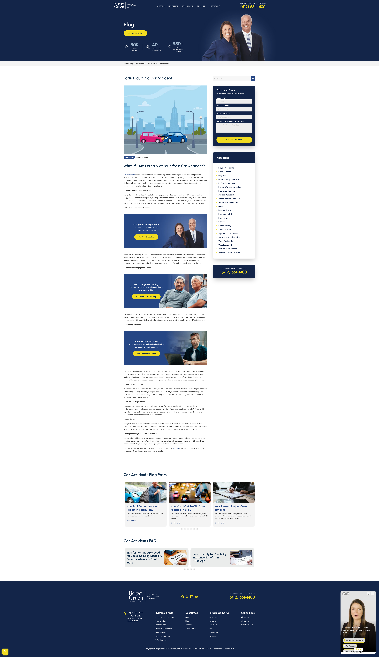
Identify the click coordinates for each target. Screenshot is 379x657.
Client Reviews (247, 625)
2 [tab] (184, 529)
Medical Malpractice (227, 195)
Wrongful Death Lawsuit (229, 252)
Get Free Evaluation (146, 237)
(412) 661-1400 (252, 6)
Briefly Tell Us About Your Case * (230, 121)
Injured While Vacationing (229, 187)
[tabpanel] (146, 504)
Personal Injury (224, 210)
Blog (131, 64)
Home (126, 64)
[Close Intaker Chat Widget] (372, 593)
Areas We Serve (173, 6)
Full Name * (221, 98)
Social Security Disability (229, 237)
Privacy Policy (229, 649)
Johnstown (214, 632)
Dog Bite (222, 175)
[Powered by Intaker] (362, 652)
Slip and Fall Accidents (228, 233)
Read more (131, 523)
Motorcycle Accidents (228, 202)
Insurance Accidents (227, 191)
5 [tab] (194, 529)
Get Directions (133, 621)
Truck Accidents (225, 241)
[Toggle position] (368, 593)
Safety (221, 222)
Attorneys (245, 621)
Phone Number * (222, 106)
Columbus (213, 625)
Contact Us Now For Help (146, 297)
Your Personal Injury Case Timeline (143, 508)
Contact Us (213, 6)
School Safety (224, 225)
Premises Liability (226, 214)
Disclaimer (218, 649)
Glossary (188, 625)
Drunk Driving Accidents (229, 179)
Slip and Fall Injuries (162, 636)
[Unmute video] (344, 593)
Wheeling (213, 636)
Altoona (213, 621)
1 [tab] (181, 529)
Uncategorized (225, 245)
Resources (201, 6)
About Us (160, 6)
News (220, 206)
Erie (211, 629)
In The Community (226, 183)
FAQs (187, 617)
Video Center (190, 629)
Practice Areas (187, 6)
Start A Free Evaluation (146, 354)
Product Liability (225, 218)
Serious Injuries (225, 229)
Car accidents (129, 175)
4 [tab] (191, 529)
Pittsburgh (214, 617)
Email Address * (223, 114)
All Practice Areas (161, 640)
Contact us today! (135, 33)
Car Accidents (140, 64)
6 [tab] (197, 529)
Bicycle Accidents (226, 168)
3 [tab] (188, 529)
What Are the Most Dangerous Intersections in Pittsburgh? (231, 510)
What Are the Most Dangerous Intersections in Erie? (187, 510)
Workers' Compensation (229, 249)
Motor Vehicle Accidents (229, 198)
